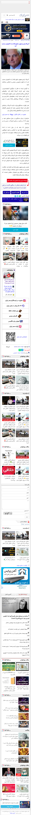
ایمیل (28, 492)
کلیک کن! (15, 230)
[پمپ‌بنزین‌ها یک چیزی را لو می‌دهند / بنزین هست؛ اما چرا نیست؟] (8, 275)
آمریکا (19, 353)
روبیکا (11, 115)
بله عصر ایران (5, 115)
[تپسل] (3, 204)
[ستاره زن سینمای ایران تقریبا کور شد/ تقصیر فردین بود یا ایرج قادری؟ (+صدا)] (15, 605)
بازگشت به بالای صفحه (22, 565)
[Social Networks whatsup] (20, 196)
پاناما (22, 353)
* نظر (28, 498)
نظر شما (27, 485)
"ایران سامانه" (12, 813)
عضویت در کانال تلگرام (20, 115)
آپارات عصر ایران (13, 326)
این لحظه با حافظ (13, 311)
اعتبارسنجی (27, 524)
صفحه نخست (27, 40)
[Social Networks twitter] (18, 196)
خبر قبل (7, 192)
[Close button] (30, 799)
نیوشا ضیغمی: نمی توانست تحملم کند (17, 629)
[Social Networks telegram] (15, 196)
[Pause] (5, 219)
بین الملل (22, 40)
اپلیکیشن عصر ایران (22, 337)
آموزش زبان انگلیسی (14, 321)
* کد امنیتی (26, 511)
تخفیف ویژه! (10, 806)
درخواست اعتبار (9, 145)
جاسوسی (15, 353)
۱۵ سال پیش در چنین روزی (14, 306)
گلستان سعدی (13, 316)
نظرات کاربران (15, 192)
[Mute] (7, 219)
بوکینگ (22, 524)
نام (28, 487)
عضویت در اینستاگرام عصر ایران (14, 300)
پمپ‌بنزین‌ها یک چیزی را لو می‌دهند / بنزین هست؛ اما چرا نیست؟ (9, 281)
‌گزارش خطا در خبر (27, 350)
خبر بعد (24, 192)
